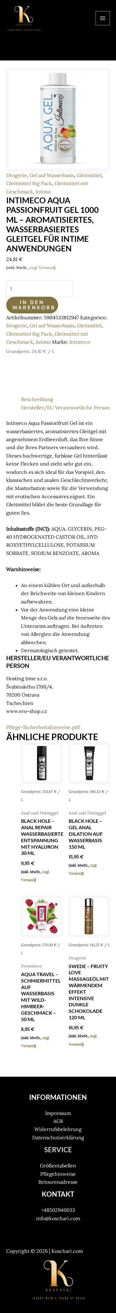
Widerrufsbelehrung (58, 1129)
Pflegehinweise (58, 1174)
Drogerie (16, 175)
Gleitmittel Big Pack (29, 183)
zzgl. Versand (41, 267)
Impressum (58, 1113)
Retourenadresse (58, 1182)
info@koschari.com (58, 1218)
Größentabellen (58, 1165)
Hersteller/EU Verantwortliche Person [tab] (65, 407)
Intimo (43, 191)
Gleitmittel (89, 175)
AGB (58, 1121)
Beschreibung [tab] (37, 399)
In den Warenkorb (33, 305)
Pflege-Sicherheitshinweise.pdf (43, 727)
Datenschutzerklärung (58, 1137)
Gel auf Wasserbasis (51, 175)
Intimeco (79, 342)
